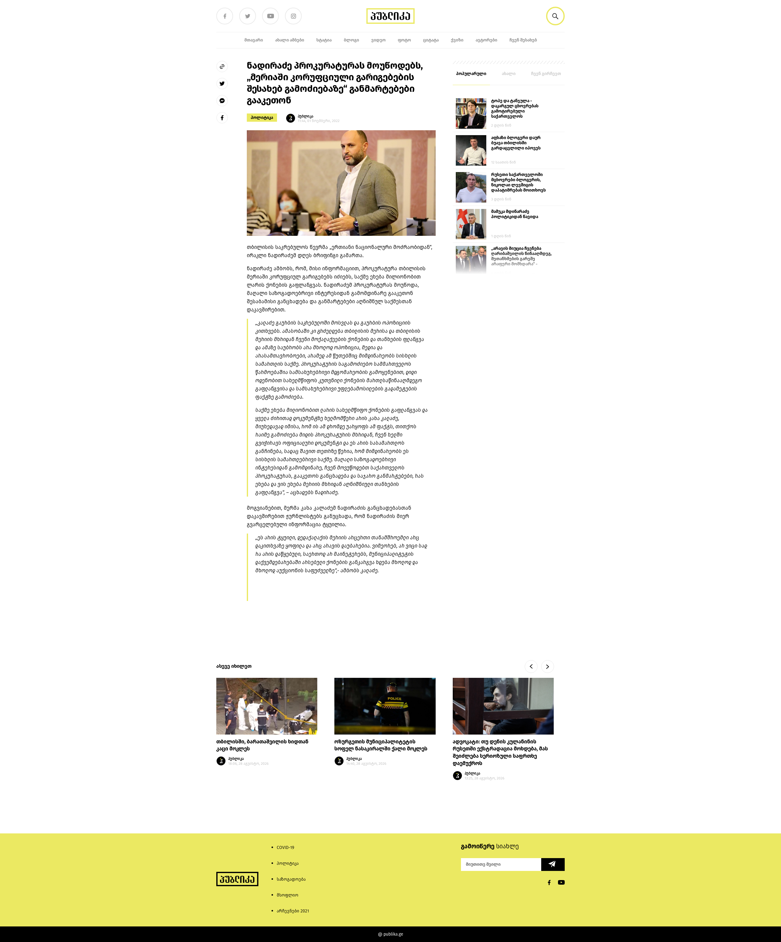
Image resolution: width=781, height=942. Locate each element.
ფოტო (404, 40)
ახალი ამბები (289, 40)
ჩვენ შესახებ (523, 40)
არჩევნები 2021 (293, 911)
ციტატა (431, 40)
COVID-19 (285, 847)
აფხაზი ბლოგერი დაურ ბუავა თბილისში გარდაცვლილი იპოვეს (516, 143)
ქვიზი (457, 40)
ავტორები (486, 40)
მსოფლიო (287, 895)
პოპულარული (471, 73)
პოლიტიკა (262, 117)
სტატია (324, 40)
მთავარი (253, 40)
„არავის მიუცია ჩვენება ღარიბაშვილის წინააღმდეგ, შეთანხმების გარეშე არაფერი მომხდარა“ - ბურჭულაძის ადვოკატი (521, 256)
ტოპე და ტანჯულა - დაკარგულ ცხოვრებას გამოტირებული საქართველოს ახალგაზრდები (514, 109)
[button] (555, 16)
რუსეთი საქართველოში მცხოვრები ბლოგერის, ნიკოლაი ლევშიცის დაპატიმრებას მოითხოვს (518, 182)
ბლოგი (351, 40)
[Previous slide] (531, 666)
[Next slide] (547, 666)
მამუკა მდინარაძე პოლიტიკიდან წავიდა (514, 214)
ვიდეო (378, 40)
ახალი (509, 73)
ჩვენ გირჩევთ (546, 73)
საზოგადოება (291, 879)
